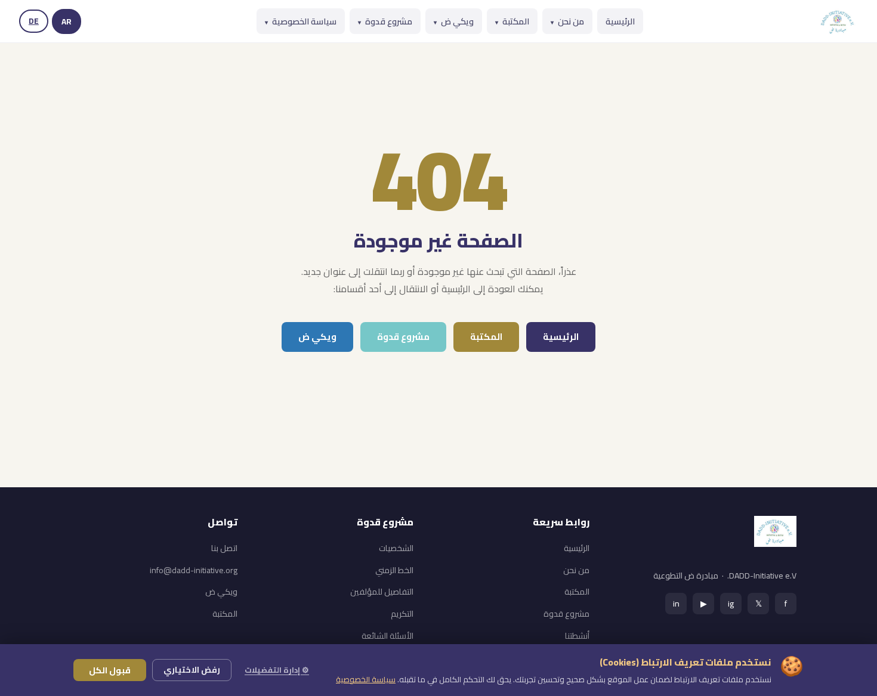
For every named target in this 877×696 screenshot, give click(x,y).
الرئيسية (620, 21)
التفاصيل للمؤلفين (381, 591)
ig (731, 603)
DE (34, 21)
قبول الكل (110, 670)
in (676, 603)
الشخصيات (396, 548)
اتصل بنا (224, 548)
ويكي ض (454, 21)
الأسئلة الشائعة (387, 636)
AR (66, 21)
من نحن (567, 21)
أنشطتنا (577, 636)
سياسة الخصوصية (300, 21)
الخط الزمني (394, 570)
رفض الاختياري (191, 670)
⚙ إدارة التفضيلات (277, 670)
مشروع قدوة (385, 21)
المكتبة (512, 21)
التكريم (402, 613)
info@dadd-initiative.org (193, 570)
